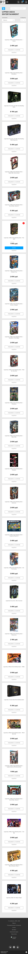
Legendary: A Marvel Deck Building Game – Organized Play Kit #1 (14, 535)
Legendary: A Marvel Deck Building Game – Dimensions (14, 634)
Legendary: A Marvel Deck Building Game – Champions (14, 403)
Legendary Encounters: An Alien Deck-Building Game (14, 106)
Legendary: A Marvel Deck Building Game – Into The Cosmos (14, 568)
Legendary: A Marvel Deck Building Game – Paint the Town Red (14, 370)
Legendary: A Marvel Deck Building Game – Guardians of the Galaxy (14, 337)
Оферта (14, 923)
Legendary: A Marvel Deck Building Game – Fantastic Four (14, 271)
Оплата (14, 927)
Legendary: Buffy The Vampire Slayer (14, 897)
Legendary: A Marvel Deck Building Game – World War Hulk (14, 733)
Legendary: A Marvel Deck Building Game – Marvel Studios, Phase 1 (14, 865)
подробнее (14, 52)
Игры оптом (14, 934)
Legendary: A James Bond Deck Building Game (14, 699)
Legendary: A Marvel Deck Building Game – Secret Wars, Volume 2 (14, 205)
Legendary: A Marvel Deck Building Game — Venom (14, 40)
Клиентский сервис (14, 931)
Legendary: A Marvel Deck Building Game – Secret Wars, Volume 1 (14, 799)
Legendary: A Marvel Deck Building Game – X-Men (14, 666)
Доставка (14, 929)
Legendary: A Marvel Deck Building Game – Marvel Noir (14, 436)
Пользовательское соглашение (14, 925)
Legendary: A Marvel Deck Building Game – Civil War (14, 832)
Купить (14, 247)
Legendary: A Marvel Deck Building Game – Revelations (14, 73)
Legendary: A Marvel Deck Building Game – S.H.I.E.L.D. (14, 502)
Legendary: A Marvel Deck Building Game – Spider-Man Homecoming (14, 172)
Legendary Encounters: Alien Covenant (14, 600)
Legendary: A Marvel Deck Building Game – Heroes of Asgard (14, 304)
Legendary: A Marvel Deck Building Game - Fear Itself (14, 238)
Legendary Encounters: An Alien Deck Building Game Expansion (14, 139)
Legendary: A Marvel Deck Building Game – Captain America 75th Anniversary (14, 766)
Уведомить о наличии (14, 49)
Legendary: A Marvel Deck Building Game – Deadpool (14, 469)
